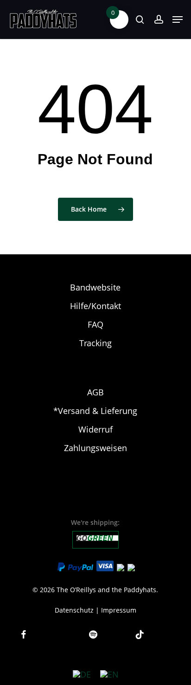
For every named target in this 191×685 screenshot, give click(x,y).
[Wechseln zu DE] (82, 674)
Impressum (118, 610)
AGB (95, 392)
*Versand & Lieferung (95, 410)
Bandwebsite (95, 287)
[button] (177, 19)
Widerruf (95, 429)
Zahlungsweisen (95, 447)
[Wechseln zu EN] (109, 674)
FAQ (95, 324)
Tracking (95, 343)
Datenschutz (74, 610)
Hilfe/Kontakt (95, 305)
